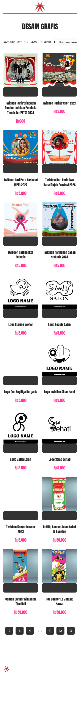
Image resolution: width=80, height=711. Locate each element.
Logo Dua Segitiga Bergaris (20, 391)
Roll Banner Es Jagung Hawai (59, 601)
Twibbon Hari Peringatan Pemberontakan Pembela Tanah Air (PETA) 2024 (20, 108)
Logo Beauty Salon (59, 324)
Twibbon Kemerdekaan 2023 (20, 529)
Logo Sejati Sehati (59, 459)
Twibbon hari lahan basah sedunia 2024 (60, 255)
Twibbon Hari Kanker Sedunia (20, 255)
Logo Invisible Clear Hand (59, 391)
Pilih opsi (20, 92)
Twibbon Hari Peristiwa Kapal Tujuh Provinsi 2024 (60, 182)
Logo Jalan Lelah (20, 459)
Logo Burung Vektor (20, 324)
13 (70, 630)
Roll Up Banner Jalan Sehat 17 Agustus (59, 529)
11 (50, 630)
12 (60, 630)
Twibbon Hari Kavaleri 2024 (59, 103)
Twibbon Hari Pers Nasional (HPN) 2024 (21, 182)
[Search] (74, 6)
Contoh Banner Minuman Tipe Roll (20, 601)
